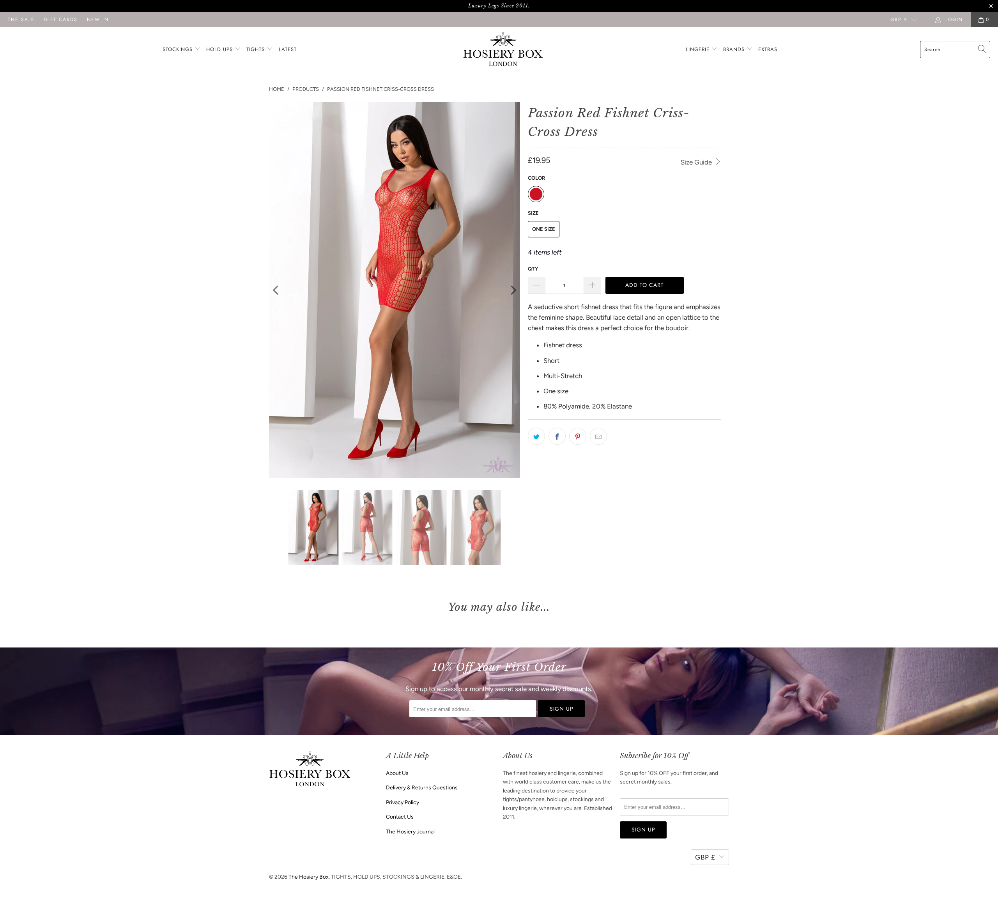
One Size (543, 229)
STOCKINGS (179, 49)
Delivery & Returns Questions (422, 787)
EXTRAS (767, 49)
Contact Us (400, 817)
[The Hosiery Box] (503, 49)
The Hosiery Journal (410, 831)
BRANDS (734, 49)
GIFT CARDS (61, 19)
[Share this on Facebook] (557, 436)
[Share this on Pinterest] (577, 436)
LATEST (288, 49)
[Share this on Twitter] (536, 436)
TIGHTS (256, 49)
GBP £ (899, 19)
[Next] (512, 290)
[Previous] (276, 290)
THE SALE (21, 19)
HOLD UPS (220, 49)
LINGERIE (698, 49)
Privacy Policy (402, 802)
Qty (533, 269)
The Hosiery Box (308, 877)
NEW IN (98, 19)
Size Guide (697, 162)
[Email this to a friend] (598, 436)
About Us (397, 773)
